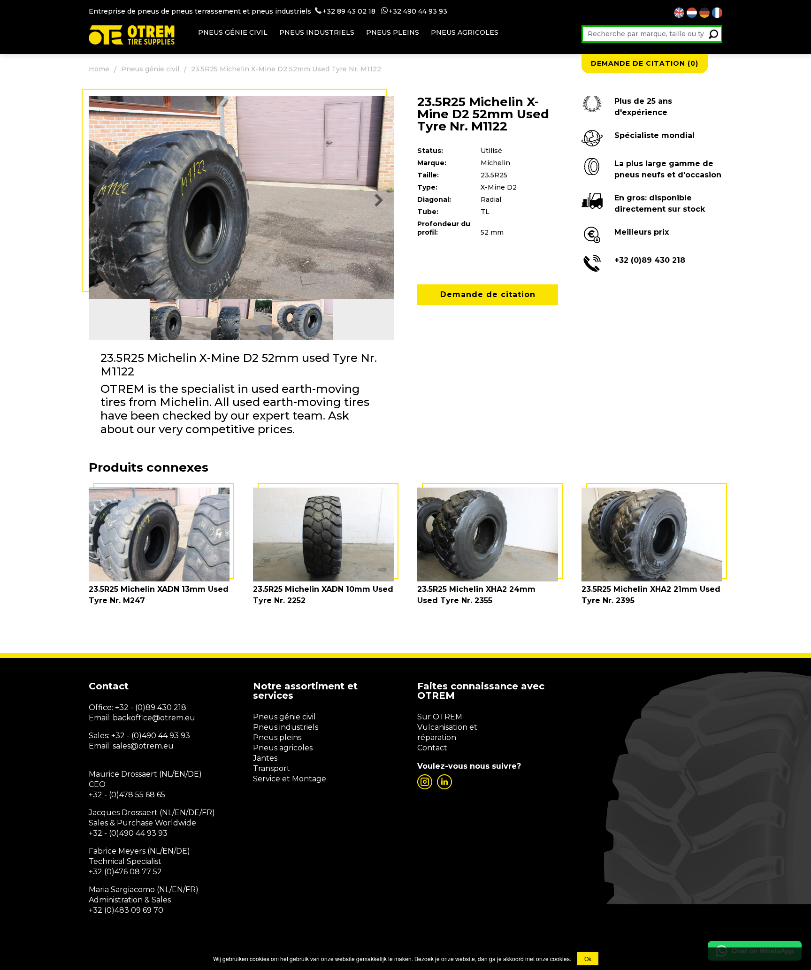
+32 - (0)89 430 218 (150, 707)
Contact (432, 747)
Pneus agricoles (464, 32)
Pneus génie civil (233, 32)
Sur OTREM (439, 716)
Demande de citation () (644, 63)
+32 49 (400, 11)
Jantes (265, 758)
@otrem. (168, 717)
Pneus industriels (316, 32)
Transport (271, 768)
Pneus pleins (392, 32)
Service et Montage (289, 778)
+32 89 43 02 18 (348, 11)
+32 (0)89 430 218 (649, 260)
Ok (587, 958)
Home (99, 69)
